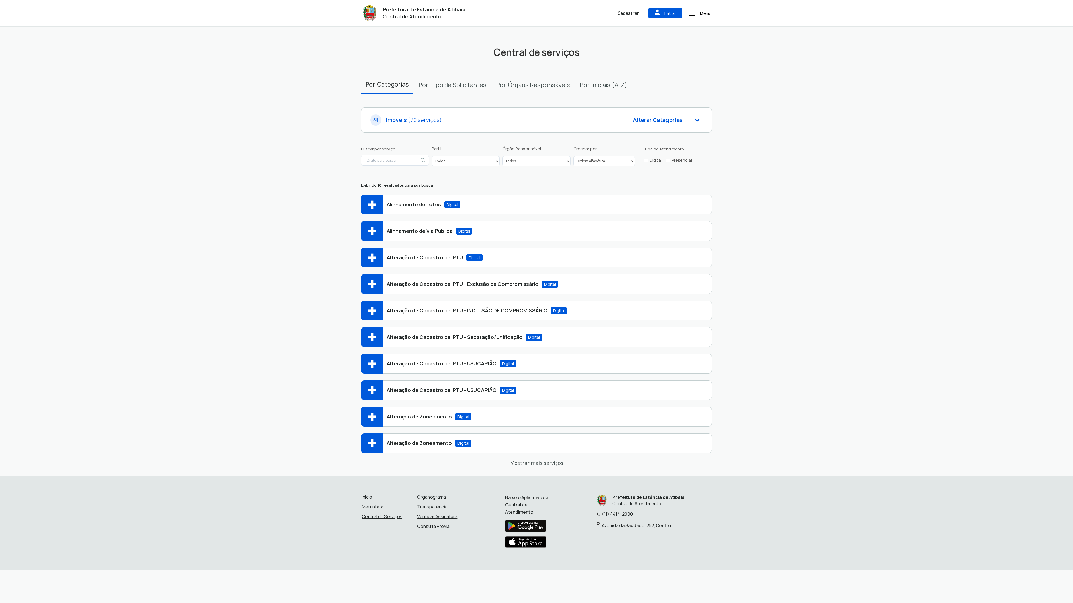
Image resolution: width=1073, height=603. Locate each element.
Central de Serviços (382, 516)
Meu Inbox (372, 506)
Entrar (670, 13)
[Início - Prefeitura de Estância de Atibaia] (370, 13)
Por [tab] (387, 84)
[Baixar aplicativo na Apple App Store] (526, 543)
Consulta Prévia (433, 526)
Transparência (432, 506)
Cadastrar (628, 13)
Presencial (682, 160)
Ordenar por (585, 149)
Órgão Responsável (521, 149)
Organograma (431, 497)
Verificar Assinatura (437, 516)
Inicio (367, 497)
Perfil (436, 149)
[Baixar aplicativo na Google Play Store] (525, 527)
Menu (705, 13)
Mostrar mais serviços (536, 463)
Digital (656, 160)
